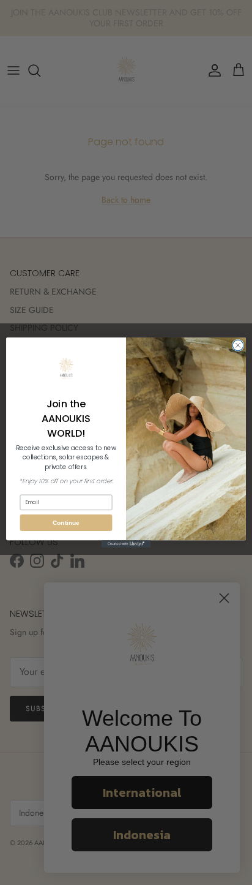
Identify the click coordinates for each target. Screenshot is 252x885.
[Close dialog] (237, 345)
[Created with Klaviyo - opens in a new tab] (126, 544)
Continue (66, 522)
